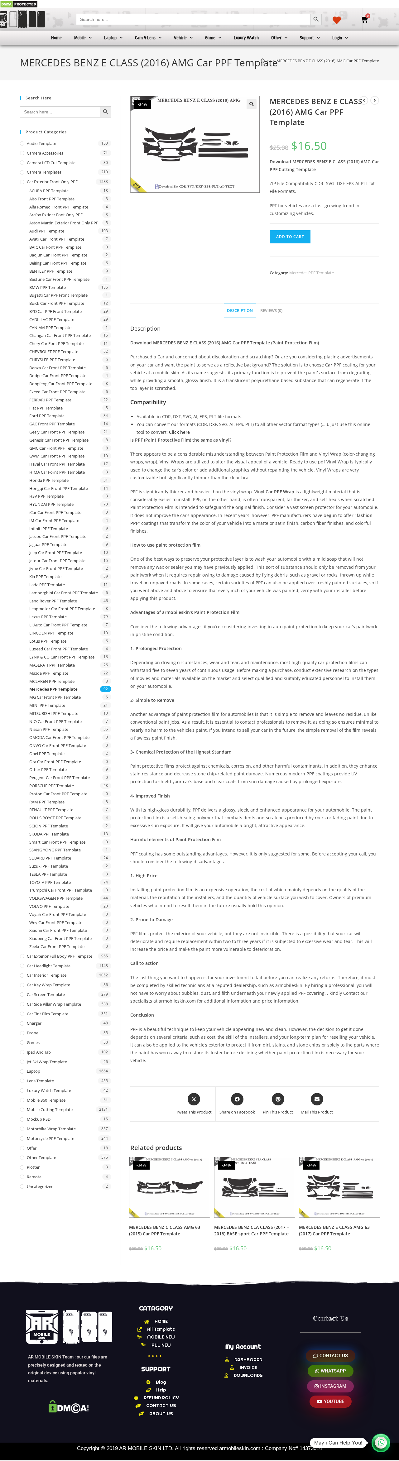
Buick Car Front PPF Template (56, 303)
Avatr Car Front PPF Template (56, 239)
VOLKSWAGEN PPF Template (56, 898)
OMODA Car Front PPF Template (59, 737)
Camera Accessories (45, 153)
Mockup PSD (38, 1119)
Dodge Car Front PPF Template (57, 375)
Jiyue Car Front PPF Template (56, 568)
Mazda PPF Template (48, 673)
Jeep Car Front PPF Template (55, 552)
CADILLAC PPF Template (51, 319)
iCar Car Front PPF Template (55, 512)
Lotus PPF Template (47, 641)
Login (337, 37)
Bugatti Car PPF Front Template (58, 295)
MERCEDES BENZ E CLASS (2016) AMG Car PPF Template (327, 61)
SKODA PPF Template (49, 834)
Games (33, 1042)
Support (307, 37)
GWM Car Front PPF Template (56, 456)
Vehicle (180, 37)
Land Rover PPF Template (53, 601)
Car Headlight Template (48, 966)
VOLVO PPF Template (49, 906)
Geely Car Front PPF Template (56, 432)
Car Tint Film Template (47, 1014)
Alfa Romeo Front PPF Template (58, 207)
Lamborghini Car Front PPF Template (63, 593)
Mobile (80, 37)
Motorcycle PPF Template (50, 1138)
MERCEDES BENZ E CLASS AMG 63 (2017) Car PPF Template (334, 1230)
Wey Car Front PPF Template (55, 922)
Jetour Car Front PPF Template (57, 560)
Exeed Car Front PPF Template (57, 392)
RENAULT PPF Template (51, 809)
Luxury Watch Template (49, 1090)
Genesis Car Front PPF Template (59, 440)
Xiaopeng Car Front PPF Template (60, 938)
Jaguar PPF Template (48, 544)
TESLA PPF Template (48, 874)
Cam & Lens (145, 37)
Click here (179, 432)
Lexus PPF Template (48, 617)
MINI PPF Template (47, 705)
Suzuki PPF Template (48, 866)
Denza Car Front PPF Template (57, 368)
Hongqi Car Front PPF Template (58, 488)
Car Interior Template (46, 975)
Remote (34, 1177)
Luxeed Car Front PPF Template (58, 649)
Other (276, 37)
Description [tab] (240, 310)
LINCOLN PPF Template (51, 633)
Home (56, 37)
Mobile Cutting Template (50, 1109)
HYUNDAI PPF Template (51, 504)
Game (210, 37)
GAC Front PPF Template (52, 424)
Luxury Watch (246, 37)
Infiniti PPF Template (48, 528)
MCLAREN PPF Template (52, 681)
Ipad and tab (39, 1052)
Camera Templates (44, 172)
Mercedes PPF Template (311, 272)
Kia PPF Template (45, 576)
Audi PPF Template (46, 231)
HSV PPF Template (46, 496)
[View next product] (374, 100)
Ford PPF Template (47, 416)
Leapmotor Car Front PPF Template (62, 608)
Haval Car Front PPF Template (57, 464)
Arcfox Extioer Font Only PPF (56, 215)
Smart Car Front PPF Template (57, 842)
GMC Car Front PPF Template (56, 448)
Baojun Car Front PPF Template (58, 255)
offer (31, 1148)
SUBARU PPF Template (50, 858)
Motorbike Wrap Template (51, 1129)
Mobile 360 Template (46, 1100)
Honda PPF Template (49, 480)
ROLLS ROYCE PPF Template (55, 818)
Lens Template (40, 1081)
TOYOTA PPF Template (50, 882)
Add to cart (290, 236)
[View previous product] (363, 100)
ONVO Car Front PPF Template (57, 745)
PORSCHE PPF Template (51, 785)
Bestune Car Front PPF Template (59, 279)
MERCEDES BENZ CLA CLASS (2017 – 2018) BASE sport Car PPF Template (251, 1230)
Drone (32, 1033)
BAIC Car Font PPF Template (55, 247)
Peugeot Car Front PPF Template (59, 777)
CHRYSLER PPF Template (52, 359)
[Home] (263, 61)
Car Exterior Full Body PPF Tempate (59, 956)
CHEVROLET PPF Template (53, 351)
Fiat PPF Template (46, 408)
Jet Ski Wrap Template (47, 1062)
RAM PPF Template (47, 802)
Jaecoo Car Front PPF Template (57, 536)
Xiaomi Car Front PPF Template (58, 930)
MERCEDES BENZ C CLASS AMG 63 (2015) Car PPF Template (164, 1230)
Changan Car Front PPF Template (60, 335)
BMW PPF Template (47, 287)
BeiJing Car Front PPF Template (57, 263)
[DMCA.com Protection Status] (19, 4)
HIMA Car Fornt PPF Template (57, 472)
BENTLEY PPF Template (50, 271)
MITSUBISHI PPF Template (53, 713)
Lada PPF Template (47, 584)
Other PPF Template (48, 769)
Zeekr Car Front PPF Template (56, 946)
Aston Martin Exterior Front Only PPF (63, 223)
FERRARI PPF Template (50, 400)
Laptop (110, 37)
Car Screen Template (46, 994)
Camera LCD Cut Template (51, 162)
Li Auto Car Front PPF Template (58, 625)
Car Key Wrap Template (48, 985)
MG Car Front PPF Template (55, 697)
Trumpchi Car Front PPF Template (60, 890)
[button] (252, 104)
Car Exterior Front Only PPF (52, 181)
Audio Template (41, 143)
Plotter (33, 1167)
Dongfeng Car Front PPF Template (60, 383)
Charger (34, 1023)
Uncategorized (40, 1186)
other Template (41, 1157)
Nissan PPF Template (48, 729)
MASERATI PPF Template (52, 665)
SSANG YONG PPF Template (55, 850)
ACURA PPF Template (49, 191)
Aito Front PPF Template (52, 199)
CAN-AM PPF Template (50, 327)
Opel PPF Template (47, 753)
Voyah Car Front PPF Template (57, 914)
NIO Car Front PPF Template (55, 721)
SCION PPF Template (48, 826)
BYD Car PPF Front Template (55, 311)
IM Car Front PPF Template (54, 520)
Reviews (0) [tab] (271, 310)
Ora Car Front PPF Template (55, 761)
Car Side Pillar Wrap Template (54, 1004)
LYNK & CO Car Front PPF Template (61, 657)
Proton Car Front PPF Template (58, 794)
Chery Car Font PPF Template (56, 343)
